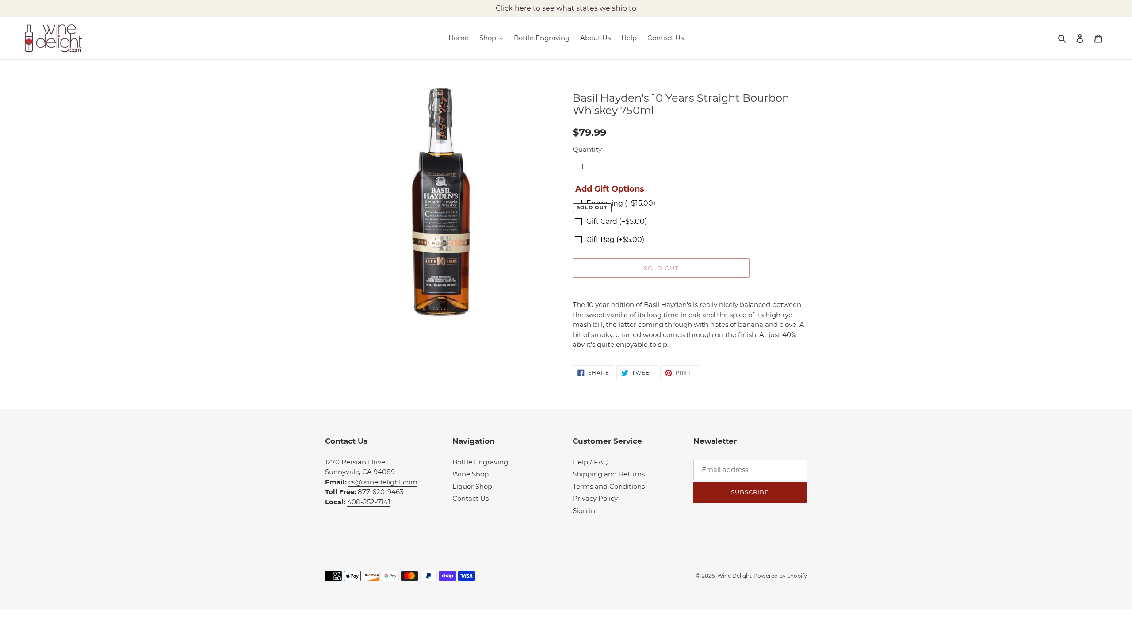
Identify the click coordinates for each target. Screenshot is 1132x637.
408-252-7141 (368, 502)
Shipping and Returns (609, 474)
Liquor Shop (472, 486)
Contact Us (470, 498)
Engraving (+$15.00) (620, 203)
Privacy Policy (595, 498)
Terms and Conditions (609, 486)
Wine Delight (734, 575)
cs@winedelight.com (382, 482)
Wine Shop (470, 474)
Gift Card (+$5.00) (616, 221)
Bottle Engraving (480, 462)
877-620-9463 (380, 491)
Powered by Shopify (780, 575)
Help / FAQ (591, 462)
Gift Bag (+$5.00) (615, 239)
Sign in (584, 511)
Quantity (587, 149)
